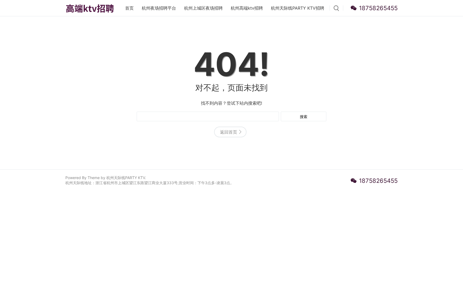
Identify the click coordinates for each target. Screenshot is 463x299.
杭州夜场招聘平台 (159, 8)
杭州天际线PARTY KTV (125, 177)
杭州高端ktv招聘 (247, 8)
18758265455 (378, 8)
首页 (129, 8)
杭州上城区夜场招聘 (203, 8)
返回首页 (228, 132)
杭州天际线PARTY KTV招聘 (297, 8)
